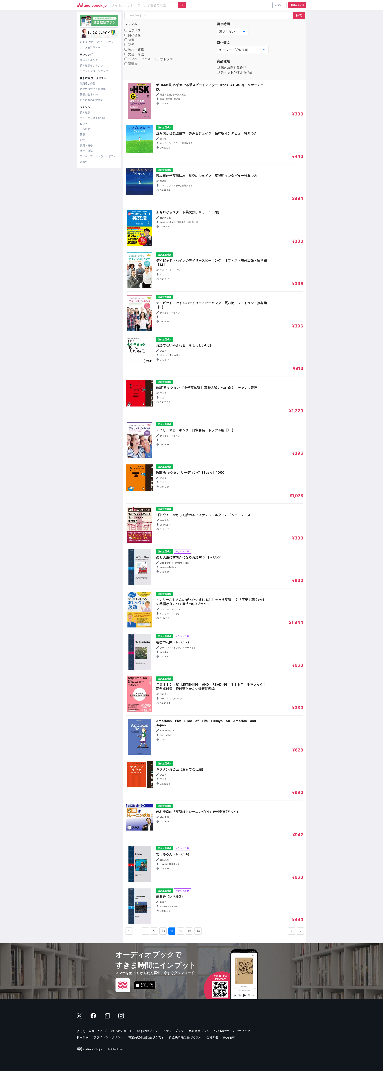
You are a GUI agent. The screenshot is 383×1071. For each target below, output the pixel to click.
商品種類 (223, 61)
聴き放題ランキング (91, 65)
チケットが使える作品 (236, 72)
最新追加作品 (87, 83)
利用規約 (83, 1037)
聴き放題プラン (147, 1031)
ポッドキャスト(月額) (92, 117)
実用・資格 (86, 145)
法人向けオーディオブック (232, 1031)
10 (163, 931)
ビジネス (85, 123)
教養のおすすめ (89, 94)
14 (198, 931)
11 (171, 931)
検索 (299, 16)
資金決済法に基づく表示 (185, 1037)
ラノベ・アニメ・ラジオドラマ (98, 156)
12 (181, 931)
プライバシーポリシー (108, 1037)
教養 (82, 134)
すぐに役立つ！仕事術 (93, 89)
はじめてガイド (121, 1031)
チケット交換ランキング (94, 70)
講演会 (84, 161)
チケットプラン (173, 1031)
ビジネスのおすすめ (91, 100)
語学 (82, 139)
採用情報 (229, 1037)
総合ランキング (89, 60)
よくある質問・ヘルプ (93, 47)
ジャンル (130, 24)
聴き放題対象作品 (233, 67)
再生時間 (223, 24)
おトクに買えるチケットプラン (98, 42)
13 (189, 931)
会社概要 (212, 1037)
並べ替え (223, 42)
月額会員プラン (199, 1031)
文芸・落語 (86, 150)
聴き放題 (85, 112)
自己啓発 (85, 128)
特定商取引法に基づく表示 (146, 1037)
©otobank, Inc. (115, 1049)
